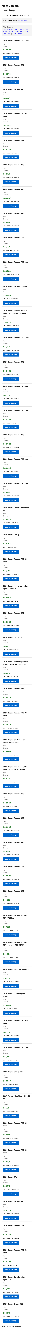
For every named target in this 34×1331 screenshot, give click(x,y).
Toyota (16, 31)
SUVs (16, 29)
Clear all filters (22, 20)
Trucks (22, 29)
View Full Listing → (11, 57)
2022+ (14, 34)
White (20, 34)
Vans (26, 29)
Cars (4, 29)
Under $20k (7, 34)
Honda (5, 31)
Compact (10, 29)
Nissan (11, 31)
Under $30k (24, 31)
